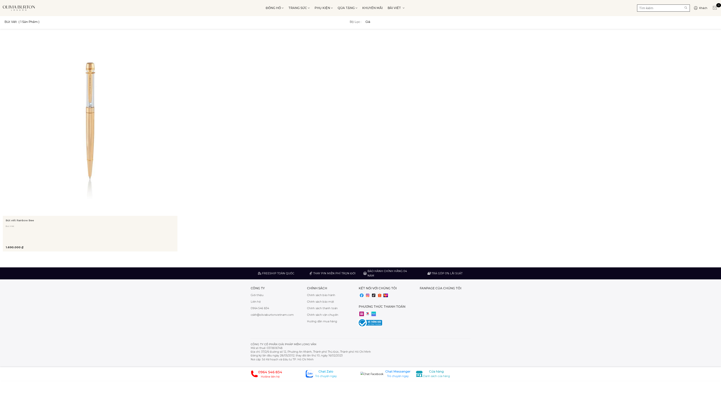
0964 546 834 (260, 308)
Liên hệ (256, 301)
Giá (367, 22)
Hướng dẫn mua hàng (322, 321)
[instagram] (368, 295)
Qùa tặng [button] (346, 8)
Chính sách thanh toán (322, 308)
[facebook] (362, 295)
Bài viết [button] (395, 8)
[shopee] (380, 295)
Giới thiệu (257, 295)
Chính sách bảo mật (320, 301)
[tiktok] (374, 295)
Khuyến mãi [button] (372, 8)
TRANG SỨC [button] (298, 8)
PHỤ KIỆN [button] (322, 8)
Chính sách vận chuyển (322, 314)
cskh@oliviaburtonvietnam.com (272, 314)
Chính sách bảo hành (321, 295)
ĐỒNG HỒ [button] (274, 8)
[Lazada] (386, 295)
